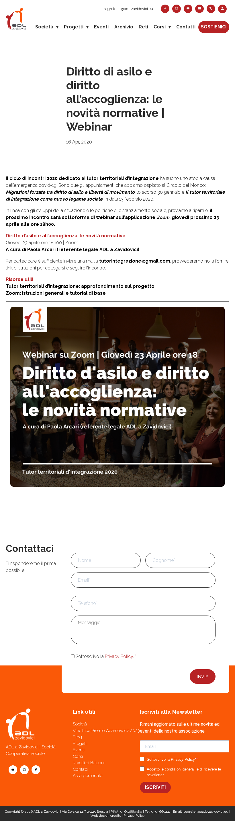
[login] (222, 9)
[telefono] (211, 9)
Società (44, 27)
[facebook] (165, 9)
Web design (100, 816)
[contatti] (199, 9)
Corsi (160, 27)
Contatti (185, 27)
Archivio (123, 27)
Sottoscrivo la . (106, 656)
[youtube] (188, 9)
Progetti (73, 27)
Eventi (101, 27)
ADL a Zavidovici (46, 812)
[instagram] (176, 9)
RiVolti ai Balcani (89, 762)
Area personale (87, 775)
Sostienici (213, 27)
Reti (143, 27)
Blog (77, 737)
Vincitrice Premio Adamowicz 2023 (106, 730)
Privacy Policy (119, 656)
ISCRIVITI (155, 787)
